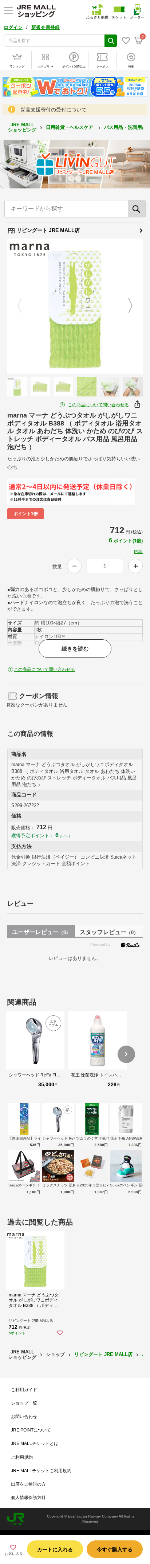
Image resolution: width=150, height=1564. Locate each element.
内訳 (138, 551)
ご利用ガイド (24, 1389)
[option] (75, 306)
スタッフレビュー (109, 932)
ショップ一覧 (24, 1403)
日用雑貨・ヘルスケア (70, 127)
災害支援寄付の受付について (53, 110)
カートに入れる (55, 1549)
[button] (126, 1054)
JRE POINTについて (31, 1430)
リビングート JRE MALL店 (47, 230)
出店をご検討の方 (28, 1484)
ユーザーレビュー (41, 932)
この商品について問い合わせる (98, 404)
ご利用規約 (22, 1457)
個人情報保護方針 (28, 1497)
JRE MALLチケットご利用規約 (41, 1470)
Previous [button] (24, 306)
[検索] (137, 208)
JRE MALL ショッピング (22, 127)
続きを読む (75, 648)
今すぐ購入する (115, 1549)
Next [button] (126, 306)
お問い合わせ (24, 1416)
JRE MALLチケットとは (34, 1443)
